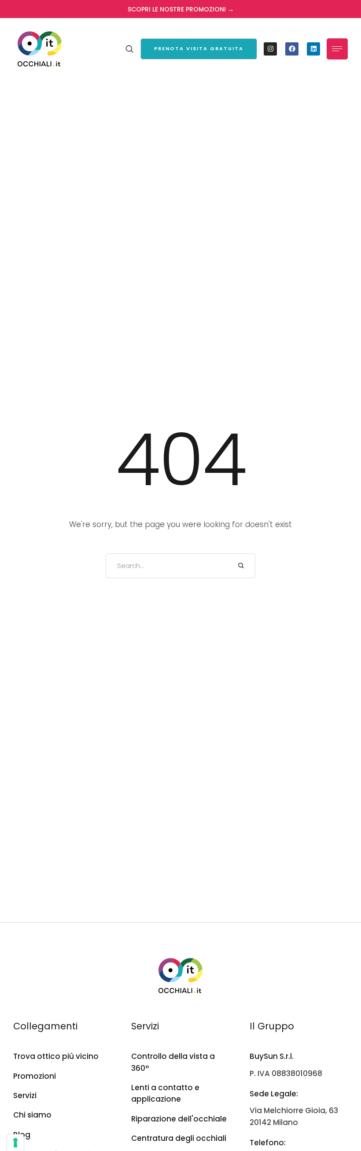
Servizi (25, 1095)
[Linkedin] (313, 49)
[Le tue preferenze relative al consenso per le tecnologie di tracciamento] (15, 1142)
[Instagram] (270, 49)
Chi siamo (32, 1115)
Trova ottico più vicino (56, 1056)
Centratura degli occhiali (178, 1138)
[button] (198, 48)
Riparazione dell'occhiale (179, 1119)
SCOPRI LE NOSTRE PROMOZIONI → (181, 9)
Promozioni (34, 1076)
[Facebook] (291, 49)
